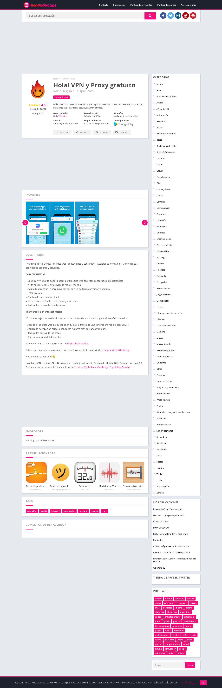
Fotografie (162, 282)
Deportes (161, 214)
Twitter (82, 132)
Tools (159, 474)
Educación (161, 220)
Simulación (162, 443)
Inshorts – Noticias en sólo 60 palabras (171, 552)
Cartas (160, 164)
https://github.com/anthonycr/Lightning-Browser (104, 367)
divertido (172, 612)
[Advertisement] (111, 48)
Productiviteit (163, 399)
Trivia (159, 480)
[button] (150, 15)
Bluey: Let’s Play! (161, 521)
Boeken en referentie (167, 146)
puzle (189, 639)
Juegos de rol (163, 300)
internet (55, 511)
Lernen (160, 306)
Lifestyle (160, 319)
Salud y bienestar (165, 430)
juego (188, 625)
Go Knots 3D (159, 567)
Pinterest (103, 132)
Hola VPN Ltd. (60, 116)
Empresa (161, 232)
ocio (194, 635)
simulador (170, 648)
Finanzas (161, 269)
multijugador (161, 635)
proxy (95, 511)
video (171, 653)
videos (181, 653)
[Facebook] (163, 15)
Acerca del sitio (188, 4)
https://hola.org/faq (78, 343)
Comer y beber (164, 189)
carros (193, 603)
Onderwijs (161, 362)
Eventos (160, 263)
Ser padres (162, 436)
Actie (159, 90)
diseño (189, 607)
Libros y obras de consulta (169, 313)
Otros (159, 368)
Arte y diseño (163, 108)
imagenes (177, 625)
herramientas (162, 625)
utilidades (160, 653)
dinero (179, 607)
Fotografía (161, 276)
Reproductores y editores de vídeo (173, 412)
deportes (167, 607)
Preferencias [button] (189, 682)
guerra (176, 621)
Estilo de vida (163, 251)
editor (158, 616)
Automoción (163, 115)
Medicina (161, 331)
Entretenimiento (164, 245)
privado (83, 511)
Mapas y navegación (166, 325)
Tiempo (160, 467)
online (158, 639)
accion (158, 598)
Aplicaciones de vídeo (167, 96)
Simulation (162, 449)
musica (175, 635)
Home (56, 78)
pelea (180, 639)
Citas (159, 183)
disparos (159, 612)
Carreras (161, 158)
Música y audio (164, 344)
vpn (104, 511)
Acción (160, 84)
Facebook (64, 132)
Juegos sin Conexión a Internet (168, 509)
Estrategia (161, 257)
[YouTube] (185, 15)
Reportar (38, 113)
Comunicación (163, 207)
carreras (182, 603)
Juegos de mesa (164, 294)
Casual (160, 170)
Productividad (163, 393)
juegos (158, 630)
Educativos (162, 226)
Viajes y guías (163, 486)
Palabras (161, 375)
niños (185, 635)
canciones (169, 603)
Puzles (160, 406)
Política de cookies (166, 4)
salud (186, 644)
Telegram (123, 132)
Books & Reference (166, 152)
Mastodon (158, 540)
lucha (168, 630)
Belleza (160, 127)
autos (158, 603)
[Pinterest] (193, 15)
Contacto (103, 4)
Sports (160, 461)
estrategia (189, 616)
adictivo (179, 598)
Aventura (161, 121)
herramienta (190, 621)
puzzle (158, 644)
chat (157, 607)
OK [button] (203, 682)
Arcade (160, 102)
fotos (157, 621)
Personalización (164, 381)
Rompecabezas (164, 424)
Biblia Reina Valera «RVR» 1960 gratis (170, 533)
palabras (169, 639)
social (182, 648)
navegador (69, 511)
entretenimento (173, 616)
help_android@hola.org (116, 350)
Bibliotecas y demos (166, 133)
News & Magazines (166, 350)
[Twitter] (170, 15)
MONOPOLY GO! (161, 527)
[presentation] (25, 223)
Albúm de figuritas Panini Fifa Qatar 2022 (172, 546)
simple (158, 648)
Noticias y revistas (165, 356)
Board (159, 139)
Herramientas (68, 78)
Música (160, 337)
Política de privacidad (141, 4)
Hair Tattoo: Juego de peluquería (168, 515)
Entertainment (164, 238)
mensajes (179, 630)
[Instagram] (178, 15)
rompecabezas (172, 644)
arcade (190, 598)
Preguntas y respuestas (168, 387)
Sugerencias (119, 4)
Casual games (163, 176)
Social (159, 455)
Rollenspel (161, 418)
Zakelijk (160, 492)
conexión (31, 511)
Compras (161, 201)
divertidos (185, 612)
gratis (44, 511)
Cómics (160, 195)
